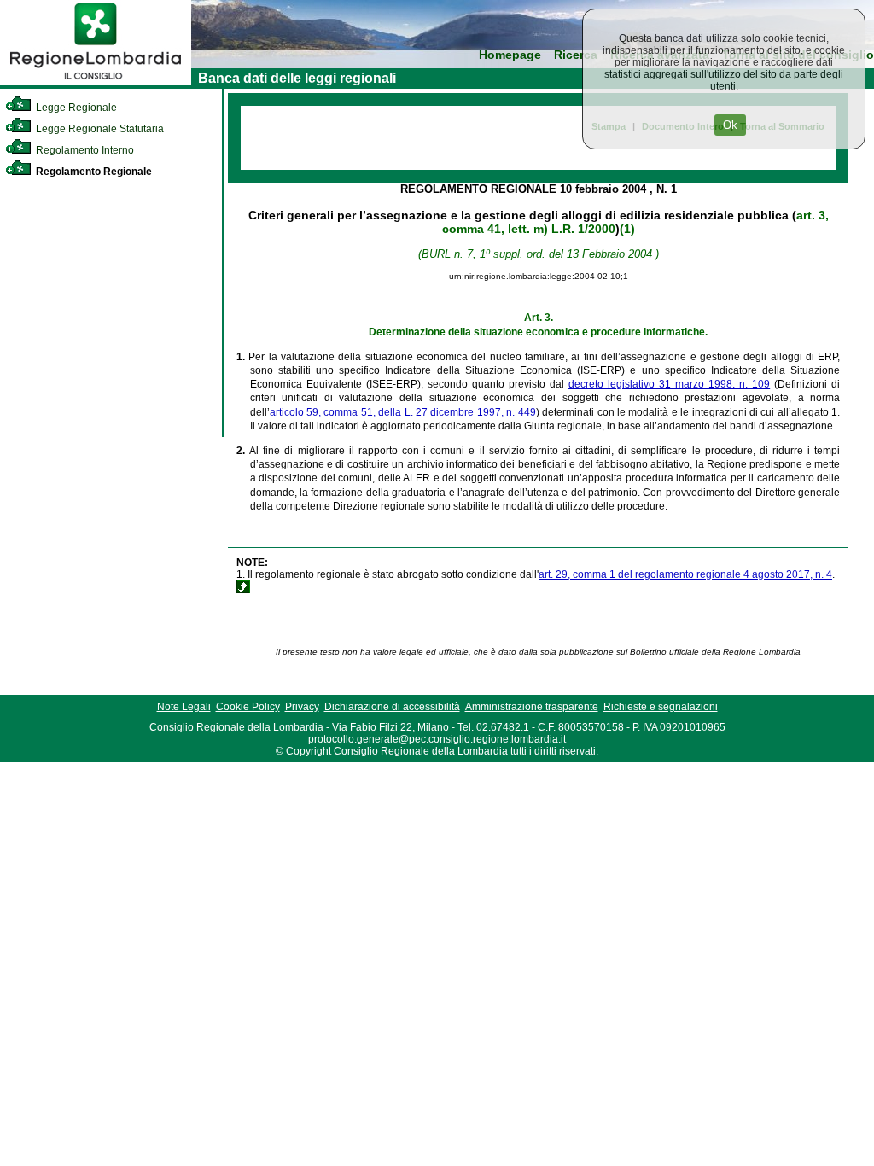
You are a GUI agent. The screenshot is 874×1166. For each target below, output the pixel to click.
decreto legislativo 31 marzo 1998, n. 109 (669, 384)
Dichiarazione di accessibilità (392, 707)
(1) (627, 229)
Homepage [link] (510, 55)
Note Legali (184, 707)
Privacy (302, 707)
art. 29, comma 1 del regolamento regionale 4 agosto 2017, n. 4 (685, 574)
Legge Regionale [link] (75, 108)
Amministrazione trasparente (531, 707)
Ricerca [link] (575, 55)
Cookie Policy (248, 707)
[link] (95, 82)
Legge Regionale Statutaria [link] (98, 129)
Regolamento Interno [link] (83, 150)
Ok (730, 125)
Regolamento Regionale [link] (92, 172)
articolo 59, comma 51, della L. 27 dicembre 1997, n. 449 (403, 412)
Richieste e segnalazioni (660, 707)
